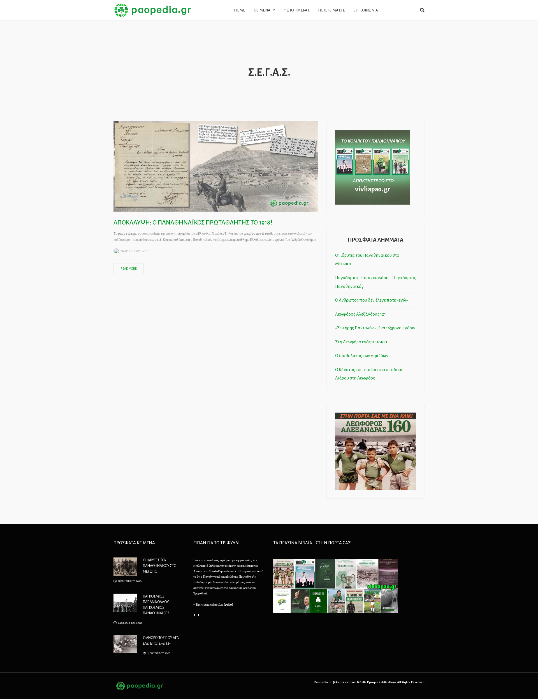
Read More (128, 268)
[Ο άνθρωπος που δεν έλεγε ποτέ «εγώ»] (125, 644)
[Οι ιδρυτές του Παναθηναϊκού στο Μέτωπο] (125, 566)
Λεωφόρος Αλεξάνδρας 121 (360, 314)
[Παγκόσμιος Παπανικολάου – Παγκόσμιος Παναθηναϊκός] (125, 602)
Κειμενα (262, 10)
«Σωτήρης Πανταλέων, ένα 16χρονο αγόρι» (375, 327)
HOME (239, 10)
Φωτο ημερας (297, 10)
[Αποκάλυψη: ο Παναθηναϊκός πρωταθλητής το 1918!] (215, 166)
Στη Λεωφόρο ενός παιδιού (361, 341)
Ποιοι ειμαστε (331, 10)
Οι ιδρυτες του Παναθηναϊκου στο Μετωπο (159, 565)
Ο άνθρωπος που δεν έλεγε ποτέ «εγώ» (371, 300)
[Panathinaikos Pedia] (152, 10)
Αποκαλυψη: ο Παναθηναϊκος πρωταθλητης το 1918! (192, 222)
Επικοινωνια (365, 10)
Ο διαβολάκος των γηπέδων (361, 355)
